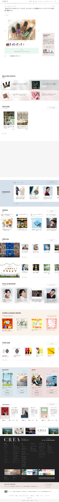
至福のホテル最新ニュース (16, 452)
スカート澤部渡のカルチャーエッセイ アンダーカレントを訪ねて (42, 455)
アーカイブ (5, 457)
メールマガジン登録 (48, 484)
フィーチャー (5, 458)
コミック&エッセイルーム (47, 1)
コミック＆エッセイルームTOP (52, 316)
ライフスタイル (6, 451)
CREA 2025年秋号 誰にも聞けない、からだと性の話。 (25, 454)
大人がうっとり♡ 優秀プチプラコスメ (16, 460)
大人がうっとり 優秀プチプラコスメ (10, 6)
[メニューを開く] (55, 1)
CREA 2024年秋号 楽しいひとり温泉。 (24, 462)
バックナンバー (24, 371)
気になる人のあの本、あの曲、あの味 (33, 447)
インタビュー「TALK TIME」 (42, 451)
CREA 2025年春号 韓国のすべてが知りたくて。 (25, 458)
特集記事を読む (7, 392)
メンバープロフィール (24, 478)
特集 (35, 1)
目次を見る (7, 390)
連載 (33, 1)
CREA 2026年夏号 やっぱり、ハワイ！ (24, 447)
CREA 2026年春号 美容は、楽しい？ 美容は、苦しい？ (25, 449)
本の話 (36, 500)
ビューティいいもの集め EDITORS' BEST (15, 458)
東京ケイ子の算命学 (50, 450)
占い (52, 1)
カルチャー (5, 450)
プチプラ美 (7, 15)
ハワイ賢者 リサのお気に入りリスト (16, 449)
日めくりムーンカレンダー (50, 451)
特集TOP (23, 445)
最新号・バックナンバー (7, 478)
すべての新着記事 (6, 445)
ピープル (14, 478)
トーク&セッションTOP (32, 445)
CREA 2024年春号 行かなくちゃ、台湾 (24, 466)
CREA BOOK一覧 (52, 404)
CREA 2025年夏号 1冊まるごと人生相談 (24, 456)
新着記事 (30, 1)
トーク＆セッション (40, 1)
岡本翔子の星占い (50, 446)
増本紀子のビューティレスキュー (16, 462)
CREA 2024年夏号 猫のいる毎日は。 (24, 464)
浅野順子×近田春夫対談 (32, 448)
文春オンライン (32, 500)
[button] (5, 31)
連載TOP (14, 445)
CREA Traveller (23, 500)
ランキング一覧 (52, 182)
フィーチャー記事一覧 (52, 107)
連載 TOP (52, 211)
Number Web (28, 500)
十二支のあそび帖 (41, 450)
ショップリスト (7, 394)
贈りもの (5, 446)
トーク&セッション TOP (52, 284)
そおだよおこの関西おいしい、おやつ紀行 (16, 454)
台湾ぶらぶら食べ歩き (15, 446)
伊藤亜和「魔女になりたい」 (42, 446)
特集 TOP (52, 240)
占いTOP (52, 343)
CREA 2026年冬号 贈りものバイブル (24, 451)
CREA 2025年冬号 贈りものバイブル (24, 460)
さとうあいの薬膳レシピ (15, 455)
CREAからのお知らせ (6, 462)
